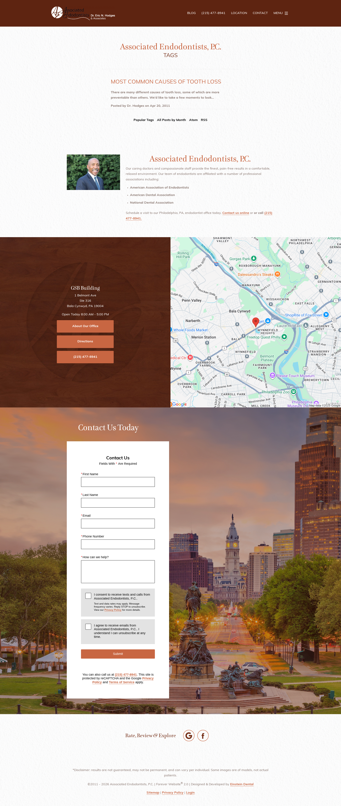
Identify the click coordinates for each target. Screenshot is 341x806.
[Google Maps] (188, 735)
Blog (191, 13)
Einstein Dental (242, 784)
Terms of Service (121, 682)
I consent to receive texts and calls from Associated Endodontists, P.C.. (122, 602)
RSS (204, 120)
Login (190, 792)
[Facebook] (203, 735)
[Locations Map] (255, 322)
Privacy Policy (112, 609)
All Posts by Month (171, 120)
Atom (193, 120)
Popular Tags (144, 120)
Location (239, 13)
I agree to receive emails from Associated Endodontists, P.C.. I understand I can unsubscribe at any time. (119, 631)
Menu (278, 13)
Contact (260, 13)
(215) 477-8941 (126, 674)
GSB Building (85, 288)
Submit (118, 654)
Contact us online (235, 213)
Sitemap (153, 792)
